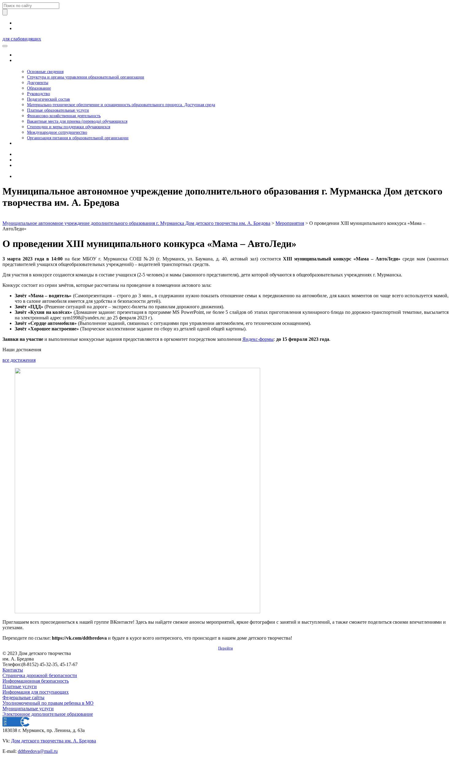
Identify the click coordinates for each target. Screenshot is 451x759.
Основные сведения (45, 71)
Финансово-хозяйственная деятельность (64, 115)
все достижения (19, 360)
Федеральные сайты (23, 697)
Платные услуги (19, 686)
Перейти (225, 648)
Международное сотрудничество (57, 132)
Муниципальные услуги (28, 708)
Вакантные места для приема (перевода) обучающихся (77, 121)
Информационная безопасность (35, 681)
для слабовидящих (21, 38)
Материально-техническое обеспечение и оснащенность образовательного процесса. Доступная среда (121, 104)
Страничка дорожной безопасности (39, 675)
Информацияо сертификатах (31, 168)
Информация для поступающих (35, 692)
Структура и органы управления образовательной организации (85, 77)
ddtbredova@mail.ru (38, 751)
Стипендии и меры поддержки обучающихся (68, 126)
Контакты (25, 176)
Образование (39, 88)
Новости (24, 154)
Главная (23, 54)
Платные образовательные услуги (58, 110)
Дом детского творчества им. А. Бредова (53, 740)
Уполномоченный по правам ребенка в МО (48, 703)
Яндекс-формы (258, 339)
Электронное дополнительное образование (47, 714)
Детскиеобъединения (28, 146)
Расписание (27, 159)
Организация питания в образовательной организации (78, 137)
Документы (37, 82)
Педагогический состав (48, 99)
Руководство (38, 93)
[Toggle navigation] (4, 46)
